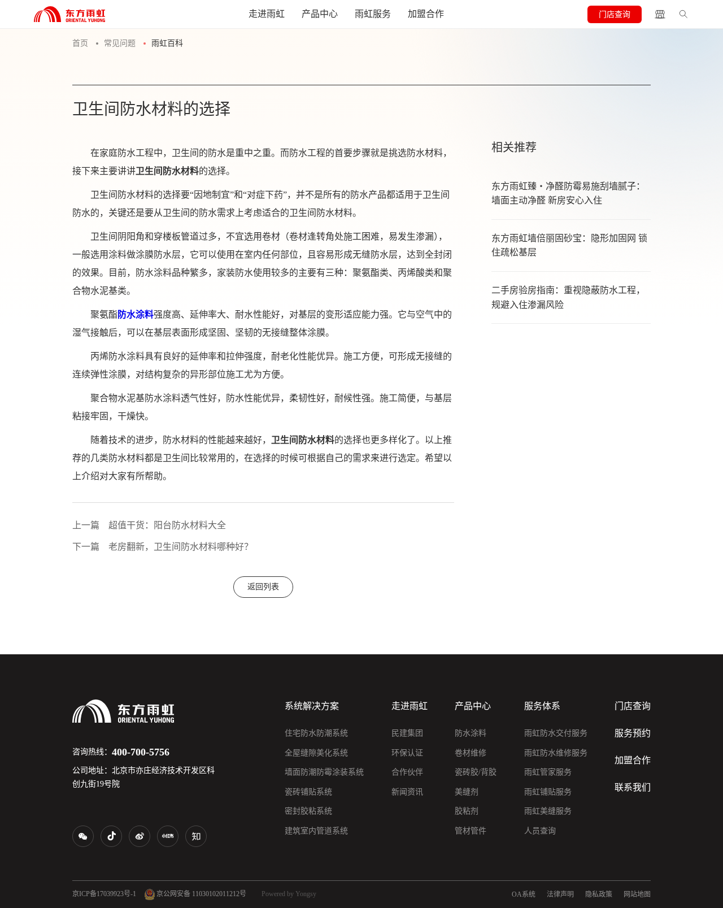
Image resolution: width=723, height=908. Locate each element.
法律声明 (560, 894)
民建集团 (407, 733)
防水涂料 (470, 733)
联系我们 (633, 787)
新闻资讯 (407, 792)
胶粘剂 (466, 811)
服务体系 (542, 706)
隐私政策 (598, 894)
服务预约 (633, 733)
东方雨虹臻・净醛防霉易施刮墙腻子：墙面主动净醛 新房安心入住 (568, 193)
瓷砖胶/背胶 (475, 772)
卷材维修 (470, 753)
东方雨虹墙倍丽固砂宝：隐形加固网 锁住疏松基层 (569, 245)
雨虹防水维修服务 (555, 753)
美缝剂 (466, 792)
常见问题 (120, 43)
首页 (80, 43)
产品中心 (320, 14)
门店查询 (614, 14)
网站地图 (637, 894)
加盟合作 (426, 14)
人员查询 (540, 831)
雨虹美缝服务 (548, 811)
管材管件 (470, 831)
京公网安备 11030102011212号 (200, 894)
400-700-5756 (140, 752)
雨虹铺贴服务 (548, 792)
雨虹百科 (167, 43)
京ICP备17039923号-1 (104, 894)
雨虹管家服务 (548, 772)
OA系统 (523, 894)
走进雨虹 (267, 14)
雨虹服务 (373, 14)
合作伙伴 (407, 772)
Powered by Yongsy (289, 894)
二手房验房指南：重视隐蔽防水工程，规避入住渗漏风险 (568, 297)
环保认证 (407, 753)
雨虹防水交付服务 (555, 733)
